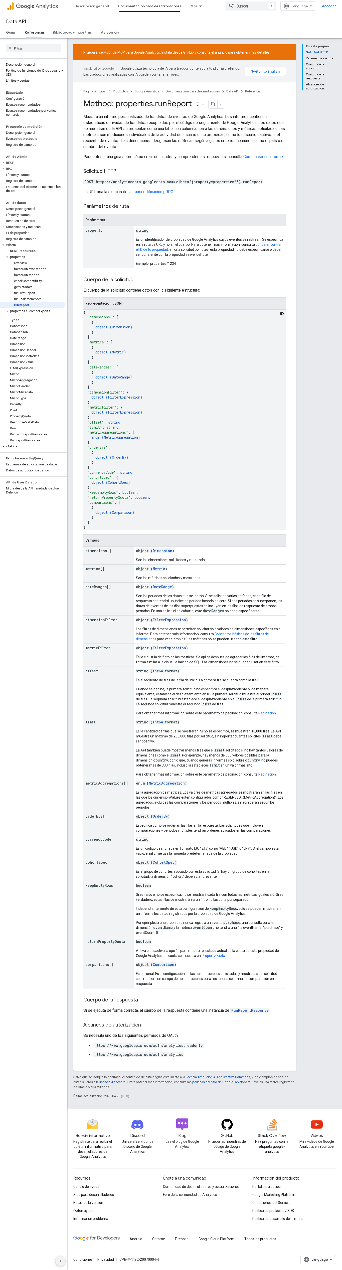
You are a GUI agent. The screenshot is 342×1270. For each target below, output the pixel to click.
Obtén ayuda (83, 1211)
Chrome (158, 1239)
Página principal (94, 91)
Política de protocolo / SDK (273, 1211)
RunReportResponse (250, 1010)
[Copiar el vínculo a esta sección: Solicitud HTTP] (121, 172)
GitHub (188, 52)
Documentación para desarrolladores (150, 6)
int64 (157, 671)
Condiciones (83, 1259)
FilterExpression (124, 397)
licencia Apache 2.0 (113, 1082)
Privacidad (105, 1259)
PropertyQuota (213, 956)
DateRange (121, 377)
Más (194, 6)
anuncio (221, 52)
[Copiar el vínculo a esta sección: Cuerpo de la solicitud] (138, 280)
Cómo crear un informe (263, 156)
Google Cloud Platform (216, 1239)
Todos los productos (260, 1239)
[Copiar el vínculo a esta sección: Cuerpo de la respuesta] (143, 1000)
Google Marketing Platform (273, 1195)
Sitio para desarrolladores (93, 1195)
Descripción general (91, 6)
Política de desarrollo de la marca (278, 1219)
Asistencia (110, 32)
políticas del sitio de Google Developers (221, 1082)
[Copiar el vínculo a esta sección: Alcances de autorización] (146, 1025)
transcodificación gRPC (152, 191)
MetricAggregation (121, 437)
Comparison (122, 512)
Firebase (182, 1239)
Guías (11, 32)
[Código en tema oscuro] (282, 314)
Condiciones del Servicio (271, 1203)
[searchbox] (33, 48)
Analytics (47, 6)
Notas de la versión (88, 1203)
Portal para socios (266, 1187)
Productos (120, 91)
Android (136, 1239)
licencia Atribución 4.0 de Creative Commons (218, 1077)
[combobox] (251, 6)
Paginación (267, 713)
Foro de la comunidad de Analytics (190, 1195)
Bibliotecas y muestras (72, 32)
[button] (32, 163)
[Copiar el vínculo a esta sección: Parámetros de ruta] (134, 207)
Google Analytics (146, 91)
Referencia (34, 32)
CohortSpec (118, 482)
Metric (118, 352)
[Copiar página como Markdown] (213, 104)
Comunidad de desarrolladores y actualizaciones (201, 1187)
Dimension (121, 327)
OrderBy (119, 457)
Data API (16, 22)
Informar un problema (90, 1219)
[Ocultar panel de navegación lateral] (60, 1261)
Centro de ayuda (86, 1187)
